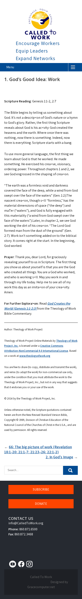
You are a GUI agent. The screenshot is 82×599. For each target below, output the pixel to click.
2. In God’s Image (59, 457)
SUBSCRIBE (41, 489)
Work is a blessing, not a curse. (42, 3)
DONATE (41, 503)
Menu (10, 67)
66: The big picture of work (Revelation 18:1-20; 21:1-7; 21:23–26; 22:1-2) (38, 449)
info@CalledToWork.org (25, 523)
